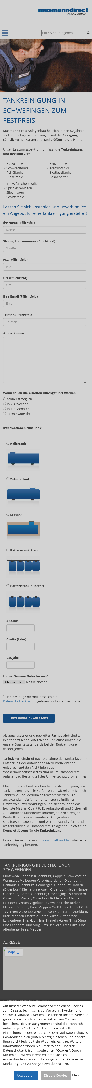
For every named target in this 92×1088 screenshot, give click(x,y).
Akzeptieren (26, 1075)
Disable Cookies (55, 1075)
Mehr (76, 1075)
